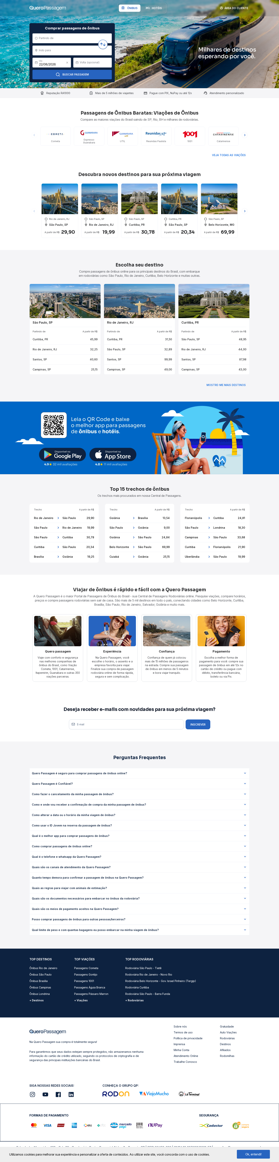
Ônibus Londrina (39, 993)
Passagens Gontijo (85, 974)
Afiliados (225, 1050)
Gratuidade (227, 1026)
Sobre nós (180, 1026)
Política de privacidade (188, 1038)
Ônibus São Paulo (40, 974)
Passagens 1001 (84, 981)
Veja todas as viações (229, 155)
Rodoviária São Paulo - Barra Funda (147, 993)
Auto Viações (228, 1032)
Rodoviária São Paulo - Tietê (143, 968)
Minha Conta (181, 1050)
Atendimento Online (186, 1055)
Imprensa (179, 1044)
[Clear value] (67, 62)
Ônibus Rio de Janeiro (43, 968)
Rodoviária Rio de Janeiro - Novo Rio (148, 974)
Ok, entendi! (253, 1154)
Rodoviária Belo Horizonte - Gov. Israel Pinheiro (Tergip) (160, 981)
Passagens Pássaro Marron (91, 993)
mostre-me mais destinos (226, 385)
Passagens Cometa (86, 968)
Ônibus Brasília (38, 981)
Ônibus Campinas (40, 987)
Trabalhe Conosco (185, 1061)
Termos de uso (183, 1032)
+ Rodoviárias (134, 1000)
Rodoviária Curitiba (137, 987)
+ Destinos (36, 1000)
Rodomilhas (227, 1055)
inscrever (198, 724)
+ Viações (81, 1000)
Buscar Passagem (75, 74)
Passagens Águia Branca (89, 987)
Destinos (225, 1044)
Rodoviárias (227, 1038)
